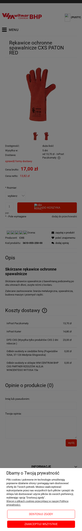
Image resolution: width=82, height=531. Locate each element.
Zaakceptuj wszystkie (41, 524)
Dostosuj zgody (41, 514)
